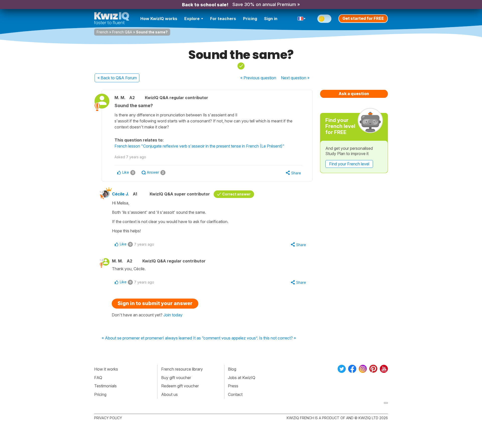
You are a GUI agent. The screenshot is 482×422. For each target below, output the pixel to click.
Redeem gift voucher (180, 385)
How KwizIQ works (158, 18)
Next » (295, 77)
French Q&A (122, 32)
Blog (232, 369)
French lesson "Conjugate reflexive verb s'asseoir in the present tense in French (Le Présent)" (199, 146)
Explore (192, 18)
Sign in (270, 18)
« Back (117, 77)
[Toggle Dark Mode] (324, 19)
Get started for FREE (363, 18)
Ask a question (354, 93)
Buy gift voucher (176, 377)
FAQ (98, 377)
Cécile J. (120, 193)
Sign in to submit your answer (155, 303)
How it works (106, 369)
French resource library (182, 369)
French (102, 32)
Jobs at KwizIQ (241, 377)
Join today (173, 314)
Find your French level (349, 163)
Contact (235, 394)
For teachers (223, 18)
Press (233, 385)
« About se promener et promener (132, 338)
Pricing (250, 18)
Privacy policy (108, 418)
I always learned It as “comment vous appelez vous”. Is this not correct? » (229, 338)
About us (169, 394)
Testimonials (105, 385)
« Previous (258, 77)
